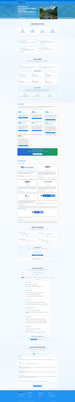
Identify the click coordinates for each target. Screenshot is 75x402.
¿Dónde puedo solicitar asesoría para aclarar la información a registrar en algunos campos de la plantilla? (36, 322)
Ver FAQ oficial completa (34, 339)
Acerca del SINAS (29, 393)
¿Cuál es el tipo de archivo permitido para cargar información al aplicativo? (33, 294)
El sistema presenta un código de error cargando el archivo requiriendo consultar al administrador (35, 332)
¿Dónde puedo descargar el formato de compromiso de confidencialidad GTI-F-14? (34, 286)
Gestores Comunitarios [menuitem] (39, 2)
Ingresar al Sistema (55, 2)
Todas (22, 277)
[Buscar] (49, 2)
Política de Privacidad (40, 394)
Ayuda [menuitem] (46, 2)
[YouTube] (22, 396)
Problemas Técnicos (51, 277)
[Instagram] (23, 396)
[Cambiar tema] (51, 2)
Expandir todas (37, 279)
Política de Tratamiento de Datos (41, 395)
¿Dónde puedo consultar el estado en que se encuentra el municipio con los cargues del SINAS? (35, 302)
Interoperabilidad (29, 395)
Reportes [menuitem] (44, 2)
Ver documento (23, 117)
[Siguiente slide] (74, 10)
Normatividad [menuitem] (30, 2)
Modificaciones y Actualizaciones (40, 277)
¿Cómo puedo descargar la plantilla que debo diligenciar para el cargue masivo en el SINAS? (35, 292)
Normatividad (29, 394)
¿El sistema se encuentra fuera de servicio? (29, 330)
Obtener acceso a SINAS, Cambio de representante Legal (31, 284)
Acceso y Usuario (25, 277)
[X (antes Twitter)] (19, 396)
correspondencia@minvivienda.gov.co (52, 396)
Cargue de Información (30, 277)
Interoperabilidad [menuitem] (35, 2)
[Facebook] (18, 396)
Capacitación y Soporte (46, 277)
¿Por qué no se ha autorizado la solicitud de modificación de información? (33, 310)
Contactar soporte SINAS (41, 339)
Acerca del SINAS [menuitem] (27, 2)
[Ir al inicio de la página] (21, 2)
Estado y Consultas (35, 277)
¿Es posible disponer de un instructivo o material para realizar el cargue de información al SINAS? (35, 319)
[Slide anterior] (1, 10)
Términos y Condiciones (40, 393)
